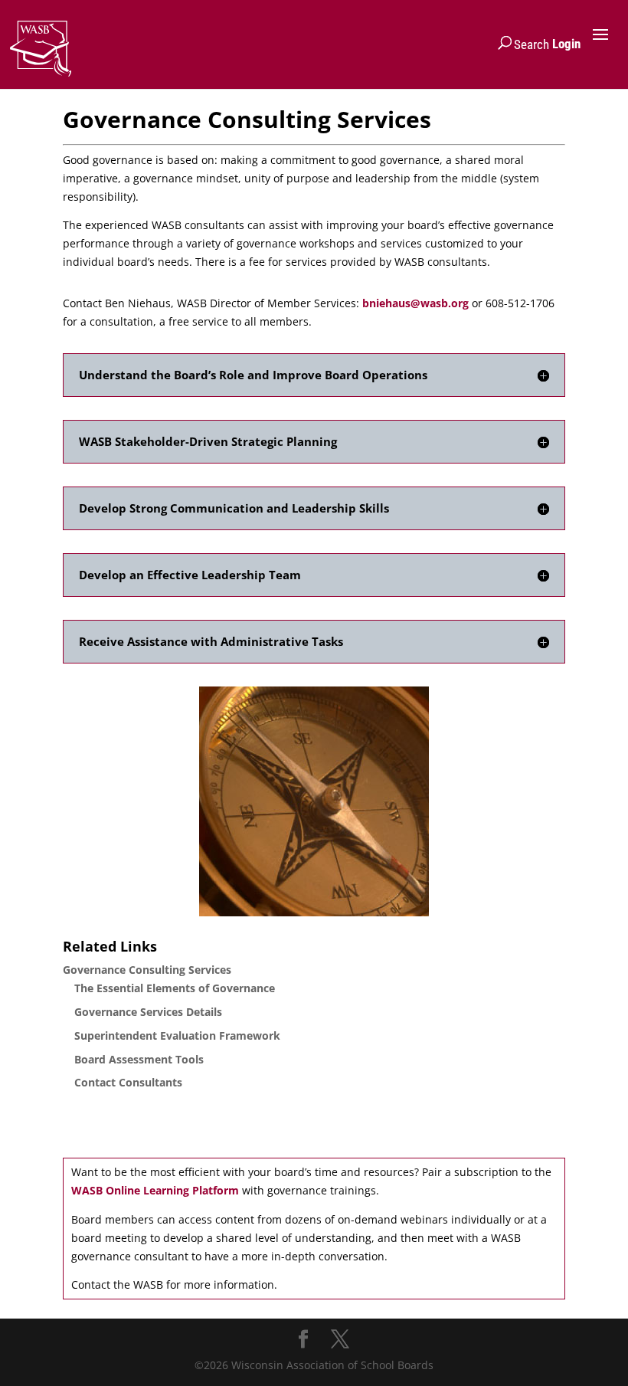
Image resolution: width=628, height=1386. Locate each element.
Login (566, 43)
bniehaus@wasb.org (415, 303)
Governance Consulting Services (147, 969)
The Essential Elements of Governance (174, 988)
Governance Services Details (148, 1011)
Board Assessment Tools (139, 1059)
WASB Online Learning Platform (155, 1190)
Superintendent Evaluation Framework (177, 1035)
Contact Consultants (128, 1082)
